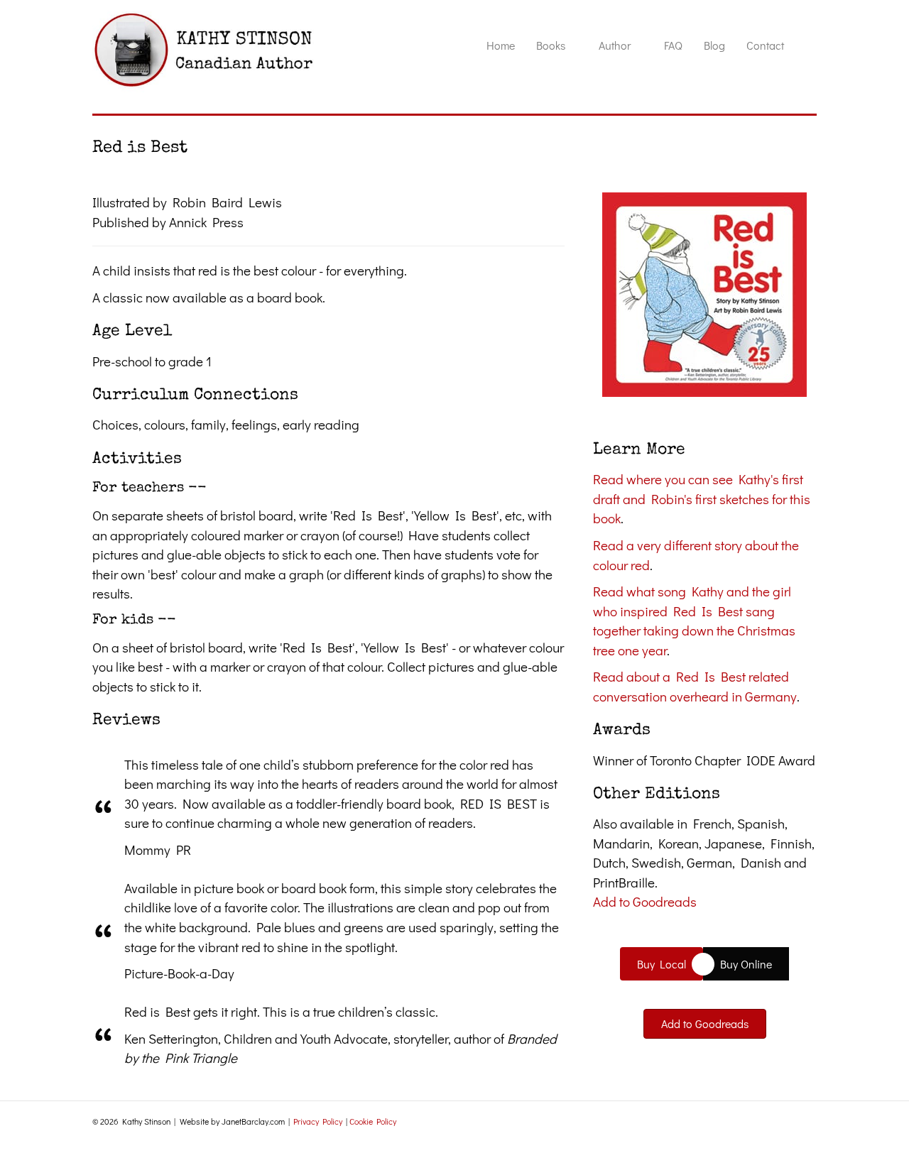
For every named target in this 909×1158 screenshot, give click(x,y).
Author (615, 45)
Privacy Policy (317, 1121)
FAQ (673, 45)
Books (550, 45)
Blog (714, 45)
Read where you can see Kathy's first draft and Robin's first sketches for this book (701, 498)
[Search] (806, 49)
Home (500, 45)
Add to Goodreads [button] (645, 901)
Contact (765, 45)
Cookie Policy (372, 1121)
